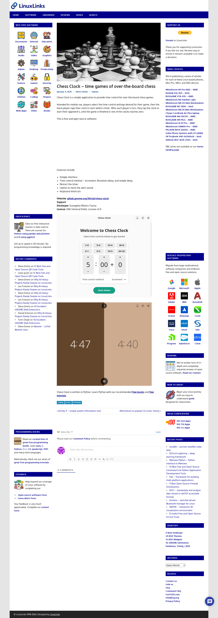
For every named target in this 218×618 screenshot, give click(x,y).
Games (95, 91)
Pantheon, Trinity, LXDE (178, 546)
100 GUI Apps (184, 421)
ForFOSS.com (173, 594)
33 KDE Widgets (174, 539)
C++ (25, 449)
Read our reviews (192, 372)
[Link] (104, 459)
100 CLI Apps (183, 427)
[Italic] (75, 459)
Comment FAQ (173, 591)
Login (158, 432)
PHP (46, 449)
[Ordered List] (87, 459)
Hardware (49, 15)
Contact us (171, 581)
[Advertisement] (109, 145)
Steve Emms (82, 91)
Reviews (65, 15)
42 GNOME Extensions (177, 542)
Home (16, 15)
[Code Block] (99, 459)
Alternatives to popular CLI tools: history (140, 410)
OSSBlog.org (172, 597)
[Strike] (83, 459)
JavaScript (37, 449)
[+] (111, 459)
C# (29, 449)
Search (93, 15)
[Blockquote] (95, 459)
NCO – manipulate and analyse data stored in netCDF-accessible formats (183, 493)
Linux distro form (27, 498)
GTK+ (68, 402)
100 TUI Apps (183, 424)
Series (79, 15)
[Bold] (70, 459)
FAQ (168, 587)
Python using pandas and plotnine (32, 233)
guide (191, 398)
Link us (169, 584)
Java (38, 445)
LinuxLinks (55, 614)
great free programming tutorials (31, 462)
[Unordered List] (91, 459)
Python (77, 402)
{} (107, 459)
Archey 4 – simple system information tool (79, 410)
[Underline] (79, 459)
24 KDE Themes (174, 536)
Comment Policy (81, 438)
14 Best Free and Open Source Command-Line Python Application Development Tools (183, 470)
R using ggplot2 (27, 237)
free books (138, 392)
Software (30, 15)
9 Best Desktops (174, 532)
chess (60, 402)
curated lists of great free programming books (35, 442)
